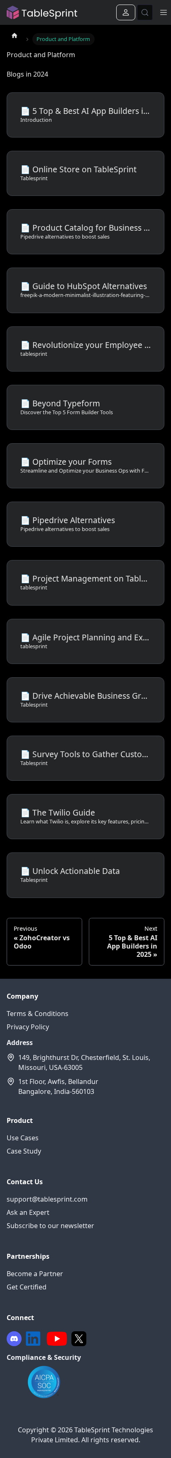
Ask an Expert (28, 1212)
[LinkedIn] (33, 1338)
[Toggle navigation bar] (163, 12)
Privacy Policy (28, 1026)
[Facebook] (14, 1338)
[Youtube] (56, 1338)
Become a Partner (35, 1273)
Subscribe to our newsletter (50, 1225)
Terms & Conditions (37, 1013)
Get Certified (26, 1286)
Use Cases (23, 1137)
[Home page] (14, 35)
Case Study (24, 1151)
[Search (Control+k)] (145, 12)
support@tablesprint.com (47, 1199)
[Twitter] (78, 1338)
